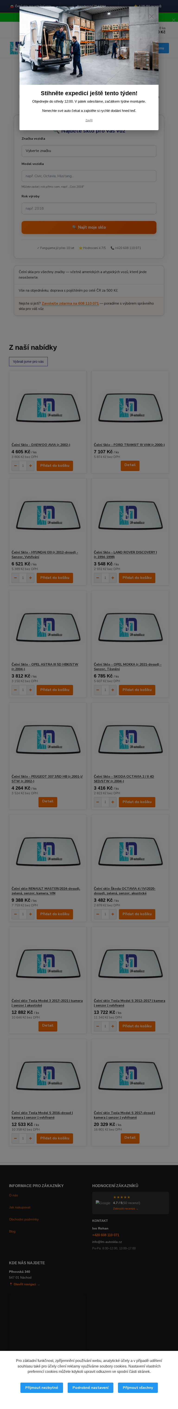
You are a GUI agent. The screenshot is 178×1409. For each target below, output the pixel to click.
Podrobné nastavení (90, 1387)
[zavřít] (151, 16)
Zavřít (89, 120)
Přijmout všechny (138, 1387)
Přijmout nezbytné (41, 1387)
